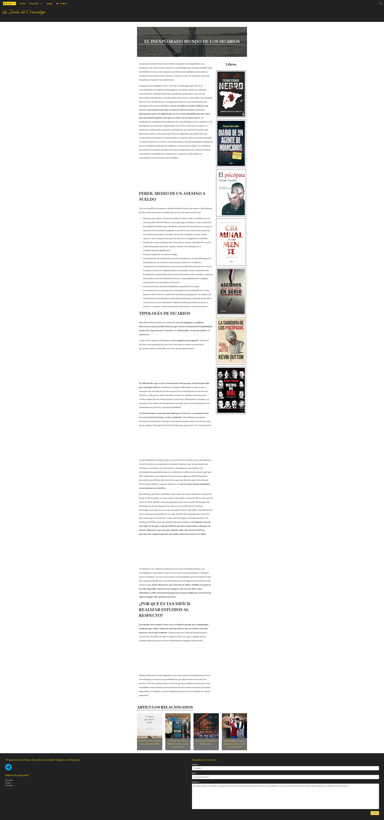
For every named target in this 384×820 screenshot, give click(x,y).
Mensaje (195, 782)
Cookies (8, 783)
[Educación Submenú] (41, 3)
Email (194, 773)
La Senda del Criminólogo (23, 12)
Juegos (49, 3)
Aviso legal (8, 785)
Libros (22, 3)
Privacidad (8, 780)
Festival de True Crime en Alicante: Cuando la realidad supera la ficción (178, 744)
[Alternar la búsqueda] (381, 3)
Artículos (8, 3)
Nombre (194, 764)
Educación (33, 3)
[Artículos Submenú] (14, 3)
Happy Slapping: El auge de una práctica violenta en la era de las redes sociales (234, 744)
